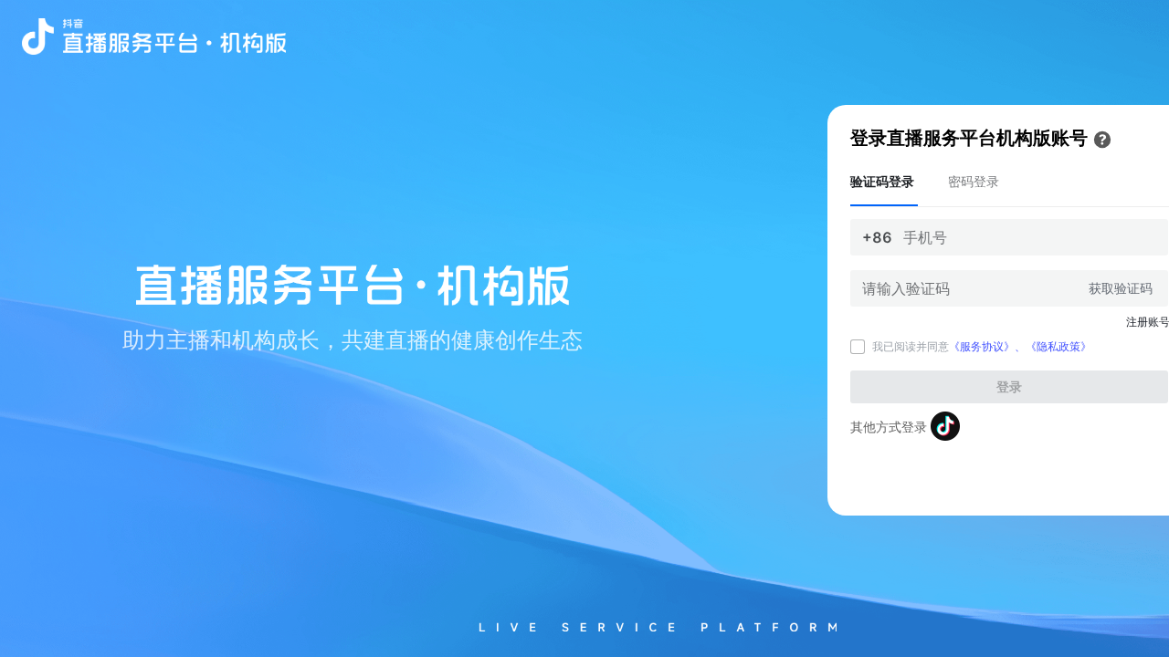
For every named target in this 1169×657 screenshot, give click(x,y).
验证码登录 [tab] (882, 181)
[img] (1102, 139)
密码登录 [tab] (973, 181)
